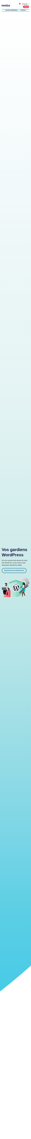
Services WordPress (11, 10)
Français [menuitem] (25, 4)
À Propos (23, 10)
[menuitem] (25, 4)
